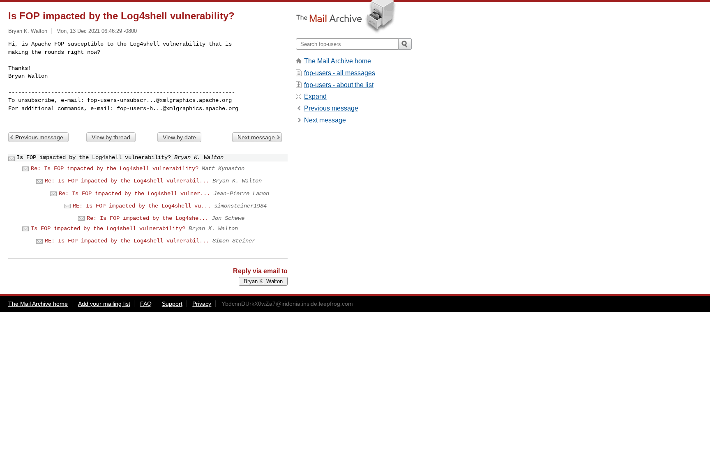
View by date (179, 137)
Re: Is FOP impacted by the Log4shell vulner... (134, 193)
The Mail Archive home (337, 61)
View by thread (111, 137)
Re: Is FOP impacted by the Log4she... (147, 218)
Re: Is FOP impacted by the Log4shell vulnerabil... (127, 181)
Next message (256, 137)
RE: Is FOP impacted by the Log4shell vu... (142, 206)
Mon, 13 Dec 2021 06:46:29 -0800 (96, 31)
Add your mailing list (104, 303)
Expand (315, 96)
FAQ (146, 303)
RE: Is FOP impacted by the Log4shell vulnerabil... (127, 241)
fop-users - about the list (338, 84)
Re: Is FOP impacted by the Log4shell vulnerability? (114, 168)
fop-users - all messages (339, 72)
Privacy (201, 303)
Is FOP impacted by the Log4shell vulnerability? (108, 228)
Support (172, 303)
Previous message (39, 137)
